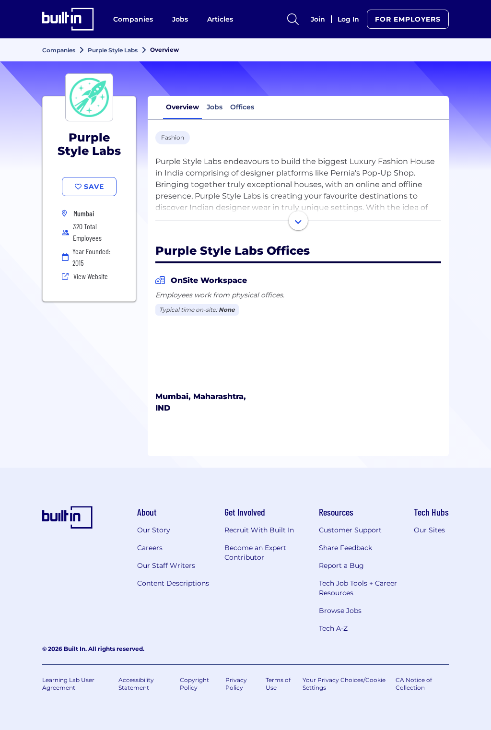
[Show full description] (298, 220)
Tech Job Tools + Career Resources (358, 588)
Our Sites (429, 530)
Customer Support (350, 530)
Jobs (180, 19)
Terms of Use (278, 683)
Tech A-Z (333, 628)
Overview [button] (182, 107)
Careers (150, 547)
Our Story (153, 530)
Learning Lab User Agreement (68, 683)
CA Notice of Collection (414, 683)
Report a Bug (341, 565)
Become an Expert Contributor (255, 552)
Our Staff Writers (166, 565)
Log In (348, 19)
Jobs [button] (214, 107)
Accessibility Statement (136, 683)
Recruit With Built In (259, 530)
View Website (90, 276)
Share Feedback (345, 547)
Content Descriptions (173, 583)
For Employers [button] (408, 19)
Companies (133, 19)
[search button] (293, 19)
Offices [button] (242, 107)
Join (318, 19)
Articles (220, 19)
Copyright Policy (194, 683)
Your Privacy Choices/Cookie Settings (344, 683)
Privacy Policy (236, 683)
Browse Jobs (340, 610)
